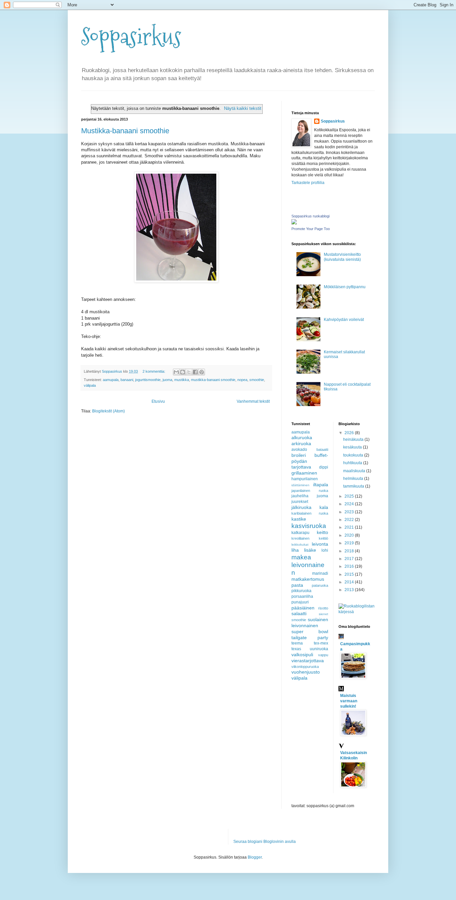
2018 (350, 551)
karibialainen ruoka (309, 513)
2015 (350, 574)
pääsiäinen (302, 607)
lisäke (310, 550)
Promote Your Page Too (310, 229)
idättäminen (300, 485)
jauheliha (299, 496)
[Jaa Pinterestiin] (201, 372)
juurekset (299, 501)
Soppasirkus (131, 37)
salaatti (298, 613)
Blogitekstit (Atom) (108, 411)
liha (295, 550)
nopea (242, 380)
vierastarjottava (307, 660)
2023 (350, 512)
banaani (127, 380)
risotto (323, 608)
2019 (350, 543)
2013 (350, 589)
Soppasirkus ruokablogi (310, 216)
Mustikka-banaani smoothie (125, 131)
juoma (167, 380)
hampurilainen (304, 479)
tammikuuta (354, 486)
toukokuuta (353, 455)
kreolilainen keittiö (309, 538)
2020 (350, 535)
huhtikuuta (353, 463)
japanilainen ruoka (309, 491)
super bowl (309, 631)
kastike (298, 519)
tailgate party (309, 637)
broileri (298, 455)
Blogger (255, 857)
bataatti (322, 449)
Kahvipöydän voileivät (344, 319)
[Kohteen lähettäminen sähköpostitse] (176, 372)
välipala (90, 385)
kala (323, 507)
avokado (299, 449)
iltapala (320, 484)
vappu (323, 655)
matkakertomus (307, 579)
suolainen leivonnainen (309, 622)
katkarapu (300, 532)
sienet (323, 614)
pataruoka (320, 585)
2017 (350, 558)
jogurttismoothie (148, 380)
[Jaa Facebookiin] (195, 372)
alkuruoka (301, 437)
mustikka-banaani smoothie (213, 380)
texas (296, 649)
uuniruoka (319, 649)
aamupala (111, 380)
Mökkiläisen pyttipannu (345, 287)
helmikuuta (353, 478)
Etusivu (158, 401)
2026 (350, 432)
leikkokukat (299, 544)
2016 (350, 566)
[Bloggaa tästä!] (182, 372)
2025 (350, 496)
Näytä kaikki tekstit (242, 108)
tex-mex (321, 643)
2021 (350, 527)
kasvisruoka (308, 525)
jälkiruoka (301, 507)
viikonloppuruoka (305, 667)
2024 (350, 504)
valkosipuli (302, 654)
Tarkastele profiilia (307, 182)
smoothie (256, 380)
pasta (297, 585)
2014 (350, 582)
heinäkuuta (354, 439)
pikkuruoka (301, 590)
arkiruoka (301, 443)
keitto (322, 532)
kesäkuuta (353, 447)
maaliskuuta (354, 471)
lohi (324, 550)
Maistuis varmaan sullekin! (348, 701)
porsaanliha (302, 596)
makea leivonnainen (307, 565)
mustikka (181, 380)
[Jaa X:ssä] (189, 372)
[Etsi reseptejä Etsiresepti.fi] (356, 611)
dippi (323, 467)
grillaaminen (304, 473)
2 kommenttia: (154, 371)
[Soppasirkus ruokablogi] (294, 223)
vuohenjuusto (305, 672)
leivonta (320, 544)
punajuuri (300, 602)
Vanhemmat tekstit (253, 401)
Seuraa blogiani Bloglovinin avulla (264, 841)
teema (297, 643)
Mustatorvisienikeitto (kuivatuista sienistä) (342, 256)
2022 (350, 519)
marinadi (320, 573)
